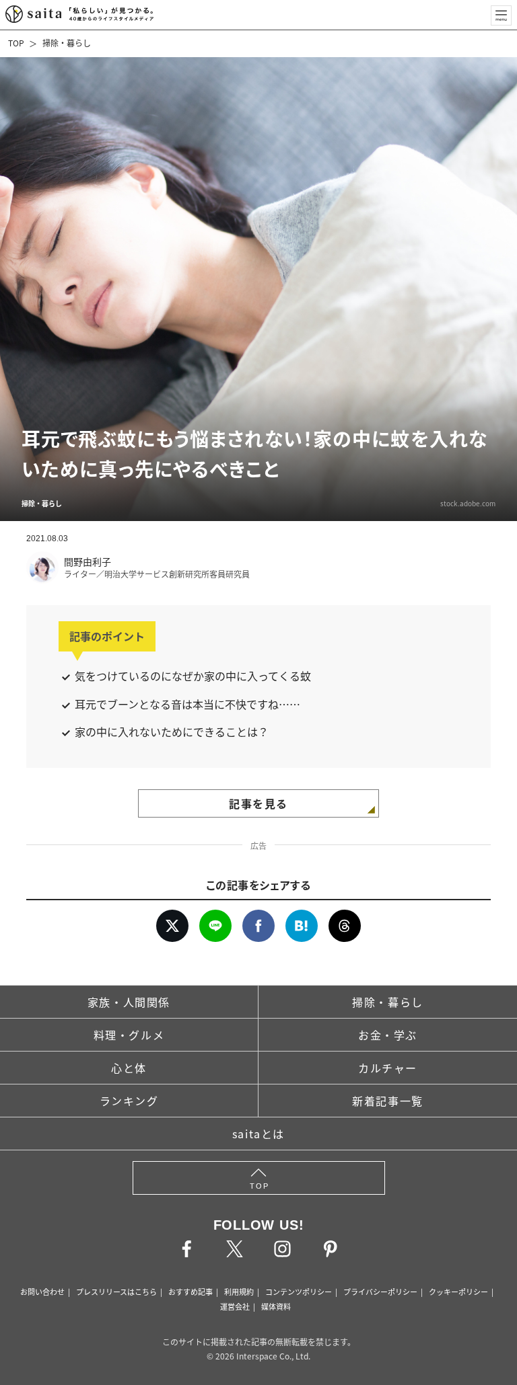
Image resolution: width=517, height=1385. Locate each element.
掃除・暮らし (66, 42)
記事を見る (258, 803)
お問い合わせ (42, 1291)
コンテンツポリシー (298, 1291)
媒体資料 (276, 1306)
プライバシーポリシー (380, 1291)
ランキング (129, 1101)
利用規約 (239, 1291)
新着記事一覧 (387, 1101)
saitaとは (258, 1133)
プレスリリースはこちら (116, 1291)
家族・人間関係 (129, 1002)
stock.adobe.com (467, 503)
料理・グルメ (129, 1035)
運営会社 (235, 1306)
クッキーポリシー (458, 1291)
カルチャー (387, 1068)
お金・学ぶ (387, 1035)
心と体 (129, 1068)
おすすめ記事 (190, 1291)
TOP (16, 42)
